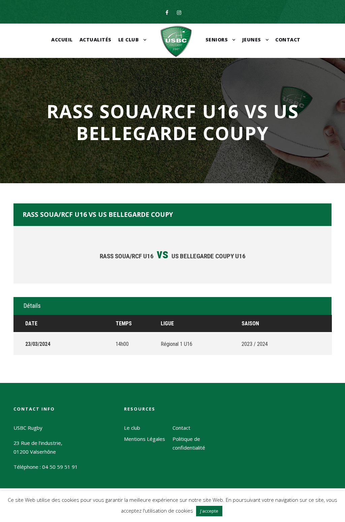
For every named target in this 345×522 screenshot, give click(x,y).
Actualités (96, 39)
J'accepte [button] (209, 511)
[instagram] (179, 12)
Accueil (62, 39)
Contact (288, 39)
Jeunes (251, 39)
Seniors (217, 39)
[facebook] (166, 12)
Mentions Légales (144, 438)
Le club (128, 39)
